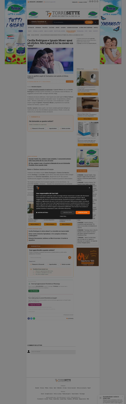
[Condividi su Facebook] (29, 318)
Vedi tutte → (96, 69)
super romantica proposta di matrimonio (41, 89)
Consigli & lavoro (49, 393)
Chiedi (89, 22)
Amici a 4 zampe (57, 393)
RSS (88, 399)
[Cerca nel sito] (95, 22)
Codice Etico (56, 399)
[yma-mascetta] (33, 14)
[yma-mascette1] (93, 14)
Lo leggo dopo (70, 81)
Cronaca (42, 388)
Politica (46, 388)
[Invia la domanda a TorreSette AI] (69, 257)
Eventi (42, 393)
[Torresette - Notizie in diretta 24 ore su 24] (63, 380)
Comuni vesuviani (72, 388)
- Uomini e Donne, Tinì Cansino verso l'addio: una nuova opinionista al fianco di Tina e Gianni (87, 184)
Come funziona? (31, 311)
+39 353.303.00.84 (39, 286)
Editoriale (59, 388)
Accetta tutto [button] (82, 212)
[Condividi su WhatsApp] (34, 318)
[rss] (97, 1)
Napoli (89, 388)
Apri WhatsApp (34, 291)
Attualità (37, 388)
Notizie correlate (66, 128)
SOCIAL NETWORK (35, 35)
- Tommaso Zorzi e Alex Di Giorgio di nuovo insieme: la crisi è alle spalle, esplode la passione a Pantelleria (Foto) (87, 232)
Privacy (50, 399)
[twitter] (92, 1)
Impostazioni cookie (52, 208)
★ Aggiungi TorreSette (35, 304)
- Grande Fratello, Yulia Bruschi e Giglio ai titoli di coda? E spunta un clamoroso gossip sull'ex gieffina (86, 177)
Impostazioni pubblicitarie (64, 206)
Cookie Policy (63, 399)
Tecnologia (82, 393)
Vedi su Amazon (35, 224)
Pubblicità (69, 399)
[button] (42, 212)
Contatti (46, 399)
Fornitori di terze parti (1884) (66, 201)
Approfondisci (53, 128)
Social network (75, 393)
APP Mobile (75, 399)
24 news (65, 388)
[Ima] (88, 158)
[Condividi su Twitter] (31, 318)
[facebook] (90, 1)
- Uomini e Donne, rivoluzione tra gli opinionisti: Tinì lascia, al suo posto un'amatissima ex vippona (87, 225)
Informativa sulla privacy (64, 208)
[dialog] (63, 202)
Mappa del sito (82, 399)
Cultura (51, 388)
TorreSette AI (40, 399)
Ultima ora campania (82, 388)
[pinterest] (95, 1)
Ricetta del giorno (67, 393)
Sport (55, 388)
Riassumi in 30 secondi (38, 128)
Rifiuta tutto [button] (68, 212)
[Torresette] (63, 14)
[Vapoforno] (88, 257)
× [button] (89, 187)
